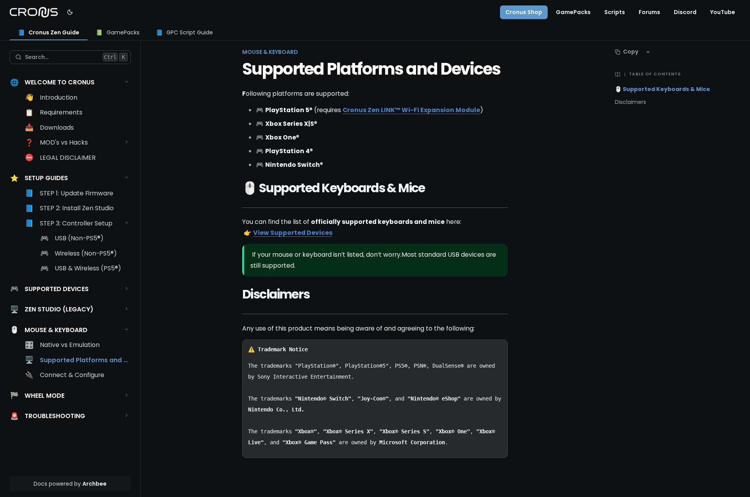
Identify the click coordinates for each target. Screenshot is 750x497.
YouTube (722, 12)
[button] (127, 82)
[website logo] (34, 12)
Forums (649, 12)
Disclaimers (630, 102)
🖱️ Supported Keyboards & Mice (662, 89)
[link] (49, 33)
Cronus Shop (523, 12)
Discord (685, 12)
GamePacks (573, 12)
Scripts (614, 12)
